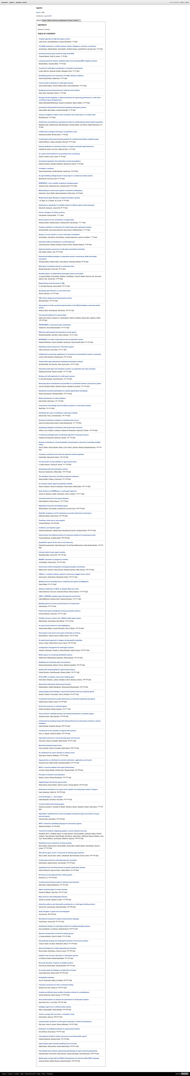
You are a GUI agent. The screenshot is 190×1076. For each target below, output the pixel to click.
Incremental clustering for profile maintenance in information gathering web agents (67, 699)
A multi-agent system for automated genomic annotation (58, 860)
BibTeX (50, 20)
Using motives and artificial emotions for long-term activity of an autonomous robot (67, 535)
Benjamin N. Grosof (70, 164)
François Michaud (44, 523)
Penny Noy (54, 269)
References (56, 20)
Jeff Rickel (84, 836)
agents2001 (48, 16)
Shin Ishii (65, 142)
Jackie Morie (77, 836)
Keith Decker (43, 863)
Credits (16, 1074)
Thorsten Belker (53, 63)
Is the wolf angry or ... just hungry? (51, 797)
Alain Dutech (51, 110)
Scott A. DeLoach (44, 293)
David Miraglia (59, 836)
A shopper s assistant (46, 168)
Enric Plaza (54, 349)
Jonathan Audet (56, 538)
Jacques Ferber (55, 870)
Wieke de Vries (63, 149)
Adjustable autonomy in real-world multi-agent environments (59, 738)
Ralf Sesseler (43, 606)
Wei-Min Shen (56, 134)
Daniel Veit (42, 193)
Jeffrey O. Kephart (57, 980)
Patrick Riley (42, 457)
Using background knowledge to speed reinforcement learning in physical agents (66, 691)
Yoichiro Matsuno (44, 142)
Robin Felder (77, 486)
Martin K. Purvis (58, 665)
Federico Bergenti (44, 1039)
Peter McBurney (44, 501)
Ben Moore (68, 836)
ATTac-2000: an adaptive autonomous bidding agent (56, 677)
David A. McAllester (53, 755)
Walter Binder (43, 621)
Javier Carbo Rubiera (45, 85)
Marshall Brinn (43, 635)
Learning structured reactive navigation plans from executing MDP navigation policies (68, 61)
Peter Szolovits (48, 357)
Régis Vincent (43, 785)
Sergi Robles (43, 237)
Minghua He (42, 178)
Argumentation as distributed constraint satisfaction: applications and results (65, 760)
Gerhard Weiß (51, 215)
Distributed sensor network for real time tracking (55, 843)
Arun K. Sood (63, 643)
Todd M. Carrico (54, 635)
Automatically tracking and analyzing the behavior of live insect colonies (63, 941)
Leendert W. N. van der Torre (87, 49)
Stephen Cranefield (70, 665)
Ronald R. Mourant (55, 726)
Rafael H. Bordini (55, 733)
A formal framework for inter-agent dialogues (54, 498)
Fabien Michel (65, 870)
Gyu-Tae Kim (53, 364)
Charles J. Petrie (95, 318)
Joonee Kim (51, 278)
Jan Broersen (43, 49)
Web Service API (30, 1074)
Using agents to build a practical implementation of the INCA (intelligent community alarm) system (69, 306)
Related (76, 20)
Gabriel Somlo (43, 701)
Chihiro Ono (42, 318)
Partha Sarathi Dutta (45, 78)
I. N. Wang (42, 200)
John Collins (42, 252)
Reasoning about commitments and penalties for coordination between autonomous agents (70, 383)
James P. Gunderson (56, 486)
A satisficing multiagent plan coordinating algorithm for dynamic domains (64, 435)
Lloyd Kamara (51, 907)
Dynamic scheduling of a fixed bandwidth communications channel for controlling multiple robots (69, 443)
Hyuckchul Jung (44, 762)
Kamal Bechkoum (53, 41)
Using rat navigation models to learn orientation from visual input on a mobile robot (67, 114)
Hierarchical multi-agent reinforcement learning (55, 684)
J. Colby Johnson (44, 464)
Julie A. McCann (63, 335)
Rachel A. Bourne (61, 386)
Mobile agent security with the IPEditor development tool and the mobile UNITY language (69, 1058)
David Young (54, 516)
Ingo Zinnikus (74, 222)
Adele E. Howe (53, 701)
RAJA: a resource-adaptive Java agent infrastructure (56, 767)
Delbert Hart (42, 657)
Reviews (70, 20)
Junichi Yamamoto (44, 995)
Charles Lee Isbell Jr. (45, 806)
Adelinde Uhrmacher (45, 371)
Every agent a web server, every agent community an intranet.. (60, 633)
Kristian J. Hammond (55, 479)
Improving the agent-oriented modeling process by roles (58, 1043)
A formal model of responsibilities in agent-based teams (58, 462)
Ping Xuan (42, 1024)
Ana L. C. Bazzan (44, 733)
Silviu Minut (42, 885)
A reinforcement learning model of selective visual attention (59, 882)
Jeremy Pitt (56, 208)
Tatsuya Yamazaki (56, 142)
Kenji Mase (52, 819)
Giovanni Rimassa (66, 599)
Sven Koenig (43, 1017)
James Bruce (51, 577)
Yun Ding (41, 770)
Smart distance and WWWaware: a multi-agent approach (58, 491)
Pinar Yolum (42, 93)
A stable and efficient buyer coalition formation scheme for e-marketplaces (64, 992)
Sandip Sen (56, 78)
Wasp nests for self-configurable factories (53, 897)
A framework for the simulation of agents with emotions (57, 730)
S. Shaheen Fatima (45, 958)
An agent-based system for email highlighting (54, 625)
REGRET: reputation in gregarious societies (53, 559)
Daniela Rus (49, 472)
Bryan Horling (52, 785)
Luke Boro (54, 335)
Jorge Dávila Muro (73, 85)
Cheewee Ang (58, 357)
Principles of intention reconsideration (52, 774)
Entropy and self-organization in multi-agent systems (57, 376)
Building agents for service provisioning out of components (59, 603)
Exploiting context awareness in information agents (56, 347)
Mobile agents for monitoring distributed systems (55, 655)
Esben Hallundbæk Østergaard (48, 102)
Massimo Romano (69, 569)
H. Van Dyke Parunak (45, 286)
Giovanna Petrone (62, 591)
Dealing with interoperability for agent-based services (57, 669)
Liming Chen (43, 41)
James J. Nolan (43, 643)
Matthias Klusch (54, 222)
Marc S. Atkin (43, 855)
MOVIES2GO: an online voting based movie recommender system (61, 339)
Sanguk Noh (43, 415)
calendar (18, 2)
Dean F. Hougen (73, 447)
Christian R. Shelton (59, 806)
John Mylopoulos (84, 1053)
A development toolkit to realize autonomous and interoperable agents (63, 1036)
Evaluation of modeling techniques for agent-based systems (59, 1029)
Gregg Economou (44, 244)
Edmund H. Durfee (82, 430)
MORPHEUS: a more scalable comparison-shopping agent (58, 183)
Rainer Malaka (49, 770)
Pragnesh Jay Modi (45, 134)
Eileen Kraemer (68, 657)
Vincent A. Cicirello (44, 899)
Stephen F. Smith (56, 899)
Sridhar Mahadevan (55, 687)
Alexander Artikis (44, 555)
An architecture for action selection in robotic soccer (57, 752)
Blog (38, 1074)
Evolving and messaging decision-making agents (55, 875)
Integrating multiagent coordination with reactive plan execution (60, 427)
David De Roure (64, 929)
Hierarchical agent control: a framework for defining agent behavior (61, 852)
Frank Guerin (43, 921)
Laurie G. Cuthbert (84, 237)
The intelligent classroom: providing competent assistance (59, 476)
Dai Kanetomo (64, 318)
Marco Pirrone (58, 569)
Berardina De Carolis (68, 530)
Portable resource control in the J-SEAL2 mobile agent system (60, 618)
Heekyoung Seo (54, 186)
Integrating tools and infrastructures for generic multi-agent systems (62, 867)
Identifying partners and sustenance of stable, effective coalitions (61, 75)
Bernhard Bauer (44, 300)
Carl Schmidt (62, 863)
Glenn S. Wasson (44, 486)
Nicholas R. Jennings (73, 386)
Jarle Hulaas (52, 621)
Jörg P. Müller (50, 193)
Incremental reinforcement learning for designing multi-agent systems (62, 107)
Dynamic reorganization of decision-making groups (56, 933)
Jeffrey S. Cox (43, 430)
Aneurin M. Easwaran (45, 208)
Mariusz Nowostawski (45, 665)
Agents (38, 12)
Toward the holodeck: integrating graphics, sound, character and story (63, 831)
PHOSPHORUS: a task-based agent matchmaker (55, 325)
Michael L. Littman (52, 679)
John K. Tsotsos (70, 494)
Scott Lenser (43, 577)
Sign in (182, 2)
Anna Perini (52, 1053)
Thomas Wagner (44, 56)
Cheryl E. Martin (80, 276)
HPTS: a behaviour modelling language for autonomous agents (60, 823)
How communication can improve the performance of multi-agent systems (64, 999)
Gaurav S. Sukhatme (65, 102)
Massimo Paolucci (78, 244)
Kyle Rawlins (90, 845)
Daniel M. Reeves (44, 164)
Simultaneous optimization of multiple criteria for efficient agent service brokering (66, 205)
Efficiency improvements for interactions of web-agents (57, 332)
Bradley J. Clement (54, 430)
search (24, 2)
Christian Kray (59, 770)
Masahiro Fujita (43, 124)
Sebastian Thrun (66, 71)
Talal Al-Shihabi (43, 726)
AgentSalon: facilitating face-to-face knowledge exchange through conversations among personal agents (69, 815)
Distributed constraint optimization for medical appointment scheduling (63, 391)
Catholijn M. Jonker (45, 149)
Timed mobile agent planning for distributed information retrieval (61, 361)
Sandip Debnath (57, 171)
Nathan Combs (64, 635)
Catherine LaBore (90, 833)
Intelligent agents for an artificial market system (55, 1007)
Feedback (50, 1074)
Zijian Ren (55, 892)
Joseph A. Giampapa (45, 650)
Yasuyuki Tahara (44, 1061)
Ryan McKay (55, 276)
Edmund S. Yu (43, 877)
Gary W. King (52, 855)
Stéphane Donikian (45, 826)
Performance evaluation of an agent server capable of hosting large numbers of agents (68, 789)
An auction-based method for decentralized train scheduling (59, 154)
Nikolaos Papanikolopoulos (87, 447)
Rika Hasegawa (63, 124)
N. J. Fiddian (50, 200)
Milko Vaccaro (80, 569)
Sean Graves (68, 486)
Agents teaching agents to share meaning (53, 889)
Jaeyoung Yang (43, 186)
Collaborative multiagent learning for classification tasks (58, 131)
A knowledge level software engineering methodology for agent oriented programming (68, 1051)
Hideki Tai (53, 792)
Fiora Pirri (50, 569)
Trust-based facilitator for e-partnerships (52, 315)
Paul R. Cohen (84, 855)
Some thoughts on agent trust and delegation (54, 911)
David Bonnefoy (55, 672)
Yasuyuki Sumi (43, 819)
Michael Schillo (43, 230)
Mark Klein (42, 408)
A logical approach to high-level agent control (54, 39)
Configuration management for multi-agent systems (56, 647)
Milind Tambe (63, 741)
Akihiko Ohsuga (55, 1061)
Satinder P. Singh (64, 679)
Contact (10, 1074)
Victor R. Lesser (55, 56)
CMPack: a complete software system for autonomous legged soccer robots (64, 574)
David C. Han (43, 278)
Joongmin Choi (64, 186)
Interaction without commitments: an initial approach (57, 242)
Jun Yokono (83, 124)
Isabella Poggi (57, 530)
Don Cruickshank (44, 929)
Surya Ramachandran (53, 327)
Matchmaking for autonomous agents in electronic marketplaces (60, 190)
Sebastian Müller (57, 393)
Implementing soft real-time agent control (53, 782)
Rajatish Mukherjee (45, 342)
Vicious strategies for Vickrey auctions (52, 212)
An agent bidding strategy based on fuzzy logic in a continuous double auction (66, 175)
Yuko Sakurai (64, 261)
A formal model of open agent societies (52, 552)
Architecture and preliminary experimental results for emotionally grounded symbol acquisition (71, 122)
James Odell (57, 286)
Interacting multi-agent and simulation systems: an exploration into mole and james (67, 369)
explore (11, 2)
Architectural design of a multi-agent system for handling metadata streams (64, 926)
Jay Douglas (57, 838)
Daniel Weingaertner (65, 423)
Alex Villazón (60, 621)
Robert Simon (53, 643)
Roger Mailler (61, 845)
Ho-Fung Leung (52, 178)
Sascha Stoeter (53, 447)
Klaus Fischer (67, 230)
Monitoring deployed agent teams (50, 745)
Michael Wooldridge (56, 777)
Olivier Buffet (43, 110)
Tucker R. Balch (44, 943)
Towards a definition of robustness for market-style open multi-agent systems (65, 227)
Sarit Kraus (50, 401)
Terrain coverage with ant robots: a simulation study (56, 1014)
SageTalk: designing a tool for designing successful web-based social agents (65, 513)
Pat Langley (54, 694)
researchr (4, 2)
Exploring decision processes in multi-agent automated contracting (62, 249)
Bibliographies (63, 20)
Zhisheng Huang (71, 49)
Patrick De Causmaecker (46, 545)
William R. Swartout (68, 838)
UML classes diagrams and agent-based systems (55, 298)
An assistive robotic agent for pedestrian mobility (55, 483)
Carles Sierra (52, 562)
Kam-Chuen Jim (44, 1002)
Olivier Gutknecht (44, 870)
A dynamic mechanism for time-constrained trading (56, 985)
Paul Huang (60, 494)
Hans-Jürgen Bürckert (56, 230)
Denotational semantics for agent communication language (59, 919)
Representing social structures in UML (52, 283)
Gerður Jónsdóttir (57, 342)
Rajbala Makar (43, 687)
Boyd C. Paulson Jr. (53, 318)
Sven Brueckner (58, 379)
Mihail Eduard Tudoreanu (55, 657)
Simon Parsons (54, 501)
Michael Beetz (43, 63)
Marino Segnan (74, 591)
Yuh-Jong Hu (43, 914)
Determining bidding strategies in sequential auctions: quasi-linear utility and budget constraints (68, 258)
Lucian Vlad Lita (44, 71)
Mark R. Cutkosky (75, 318)
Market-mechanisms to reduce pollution (52, 398)
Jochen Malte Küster (63, 1046)
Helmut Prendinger (44, 709)
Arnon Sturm (52, 1031)
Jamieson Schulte (55, 71)
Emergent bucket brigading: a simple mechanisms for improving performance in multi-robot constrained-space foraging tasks (70, 99)
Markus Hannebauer (45, 393)
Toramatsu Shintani (75, 261)
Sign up (187, 2)
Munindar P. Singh (52, 93)
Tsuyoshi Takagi (74, 124)
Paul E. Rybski (43, 447)
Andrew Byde (51, 965)
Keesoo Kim (85, 318)
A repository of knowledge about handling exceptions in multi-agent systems (65, 405)
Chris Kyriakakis (79, 833)
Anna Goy (53, 591)
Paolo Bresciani (43, 1053)
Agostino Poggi (55, 599)
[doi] (76, 41)
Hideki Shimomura (94, 124)
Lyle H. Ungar (54, 156)
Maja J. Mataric (77, 102)
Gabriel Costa (53, 124)
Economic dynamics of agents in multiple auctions (56, 963)
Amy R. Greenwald (45, 980)
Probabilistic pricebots (46, 977)
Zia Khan (52, 943)
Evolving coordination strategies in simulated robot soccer (59, 420)
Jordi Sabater (43, 562)
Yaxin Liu (50, 1017)
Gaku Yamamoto (44, 792)
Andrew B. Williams (45, 892)
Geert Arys (53, 613)
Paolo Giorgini (61, 1053)
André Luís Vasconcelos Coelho (49, 423)
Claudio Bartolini (61, 965)
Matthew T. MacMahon (67, 276)
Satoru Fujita (55, 973)
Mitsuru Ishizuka (56, 709)
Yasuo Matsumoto (44, 973)
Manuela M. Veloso (53, 457)
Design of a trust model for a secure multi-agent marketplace (59, 234)
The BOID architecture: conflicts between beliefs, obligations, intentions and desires (67, 46)
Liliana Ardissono (44, 591)
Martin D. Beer (43, 310)
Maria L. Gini (51, 252)
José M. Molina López (60, 85)
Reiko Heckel (52, 1046)
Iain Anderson (53, 310)
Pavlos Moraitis (57, 1009)
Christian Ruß (64, 222)
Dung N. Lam (90, 276)
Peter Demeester (60, 545)
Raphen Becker (80, 845)
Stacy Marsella (54, 716)
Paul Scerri (42, 741)
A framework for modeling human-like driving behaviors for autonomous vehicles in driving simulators (69, 722)
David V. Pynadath (52, 741)
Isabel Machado (44, 799)
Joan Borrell (51, 237)
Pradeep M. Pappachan (68, 430)
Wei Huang (61, 310)
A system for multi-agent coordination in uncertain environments (61, 68)
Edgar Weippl (43, 584)
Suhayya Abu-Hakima (45, 628)
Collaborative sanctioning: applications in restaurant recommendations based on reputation (70, 354)
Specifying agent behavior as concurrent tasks (54, 290)
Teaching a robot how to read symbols (52, 520)
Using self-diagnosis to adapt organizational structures (57, 948)
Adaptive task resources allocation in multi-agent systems (58, 955)
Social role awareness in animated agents (53, 706)
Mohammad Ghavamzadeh (70, 687)
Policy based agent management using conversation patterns (59, 611)
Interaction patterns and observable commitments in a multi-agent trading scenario (67, 904)
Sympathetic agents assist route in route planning (56, 542)
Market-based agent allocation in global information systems (59, 198)
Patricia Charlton (44, 672)
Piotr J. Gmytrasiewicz (54, 415)
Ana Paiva (52, 799)
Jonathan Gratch (44, 716)
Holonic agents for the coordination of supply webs (56, 220)
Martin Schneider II (61, 193)
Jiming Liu (54, 987)
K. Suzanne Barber (45, 276)
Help (22, 1074)
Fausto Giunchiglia (72, 1053)
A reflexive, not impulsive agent (49, 528)
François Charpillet (62, 110)
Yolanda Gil (42, 327)
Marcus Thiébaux (94, 836)
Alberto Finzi (43, 569)
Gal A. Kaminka (43, 748)
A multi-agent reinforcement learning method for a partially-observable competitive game (69, 139)
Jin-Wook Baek (43, 364)
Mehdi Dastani (52, 49)
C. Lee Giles (53, 1002)
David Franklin (43, 479)
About (4, 1074)
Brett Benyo (51, 951)
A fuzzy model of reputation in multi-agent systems (56, 83)
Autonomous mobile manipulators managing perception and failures (62, 567)
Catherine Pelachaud (45, 530)
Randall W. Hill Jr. (44, 833)
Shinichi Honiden (65, 1061)
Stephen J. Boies (51, 494)
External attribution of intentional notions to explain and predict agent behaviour (66, 146)
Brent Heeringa (74, 855)
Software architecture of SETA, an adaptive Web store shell (59, 589)
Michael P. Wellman (57, 164)
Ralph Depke (43, 1046)
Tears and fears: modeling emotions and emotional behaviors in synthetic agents (66, 713)
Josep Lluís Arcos (44, 349)
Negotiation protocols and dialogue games (53, 506)
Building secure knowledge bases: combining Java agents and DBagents (63, 581)
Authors (44, 20)
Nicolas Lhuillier (65, 672)
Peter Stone (42, 679)
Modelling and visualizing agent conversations (55, 662)
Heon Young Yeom (64, 364)
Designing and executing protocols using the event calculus (59, 90)
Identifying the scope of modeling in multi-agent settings (58, 413)
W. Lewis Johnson (67, 833)
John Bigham (60, 237)
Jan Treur (54, 149)
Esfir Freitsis (43, 401)
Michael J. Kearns (76, 679)
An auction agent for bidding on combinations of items (57, 970)
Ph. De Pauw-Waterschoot (74, 545)
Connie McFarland (59, 628)
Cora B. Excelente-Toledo (47, 386)
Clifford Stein (58, 472)
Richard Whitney (48, 838)
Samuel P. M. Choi (44, 987)
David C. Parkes (44, 156)
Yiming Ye (42, 494)
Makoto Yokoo (54, 261)
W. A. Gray (58, 200)
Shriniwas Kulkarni (64, 762)
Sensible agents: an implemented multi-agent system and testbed (61, 273)
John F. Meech (70, 628)
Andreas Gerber (44, 222)
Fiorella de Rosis (81, 530)
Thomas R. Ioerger (56, 464)
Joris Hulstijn (62, 49)
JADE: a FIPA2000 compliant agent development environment (59, 596)
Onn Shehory (43, 1031)
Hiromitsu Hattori (44, 261)
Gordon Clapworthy (65, 41)
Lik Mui (41, 357)
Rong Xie (42, 472)
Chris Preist (42, 965)
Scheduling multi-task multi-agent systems (53, 469)
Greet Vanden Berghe (90, 545)
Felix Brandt (42, 215)
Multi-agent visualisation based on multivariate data (56, 266)
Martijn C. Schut (44, 777)
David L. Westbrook (63, 855)
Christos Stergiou (44, 613)
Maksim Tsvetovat (56, 244)
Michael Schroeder (44, 269)
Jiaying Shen (71, 845)
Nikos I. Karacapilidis (45, 1009)
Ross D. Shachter (64, 694)
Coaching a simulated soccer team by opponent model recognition (61, 454)
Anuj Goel (98, 276)
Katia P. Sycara (67, 244)
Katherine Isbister (44, 516)
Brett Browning (43, 117)
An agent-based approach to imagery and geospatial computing (60, 640)
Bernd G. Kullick (57, 371)
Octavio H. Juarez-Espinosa (61, 650)
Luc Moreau (54, 929)
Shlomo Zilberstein (62, 1024)
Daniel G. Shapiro (44, 694)
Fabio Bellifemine (44, 599)
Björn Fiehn (71, 193)
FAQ (43, 1074)
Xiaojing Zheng (52, 863)
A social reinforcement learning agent (51, 804)
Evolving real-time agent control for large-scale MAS (56, 53)
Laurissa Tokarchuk (71, 237)
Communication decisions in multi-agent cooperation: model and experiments (65, 1021)
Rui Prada (60, 799)
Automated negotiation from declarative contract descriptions (60, 161)
